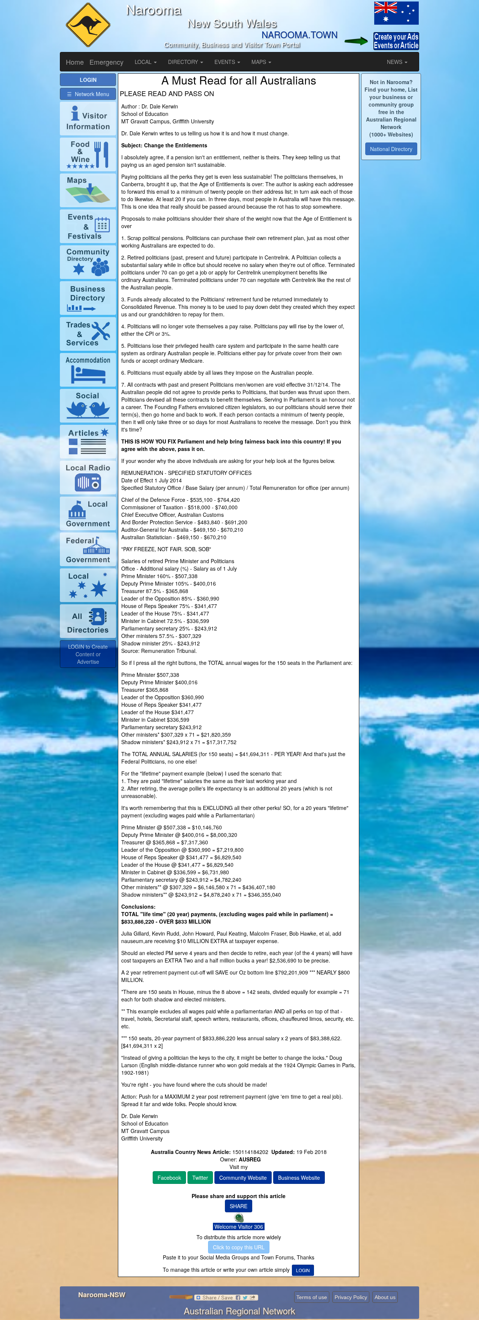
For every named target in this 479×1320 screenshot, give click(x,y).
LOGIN (303, 1270)
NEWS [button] (395, 61)
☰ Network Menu (88, 94)
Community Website (243, 1177)
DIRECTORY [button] (183, 61)
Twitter (200, 1177)
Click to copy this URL (239, 1247)
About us (385, 1297)
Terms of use (311, 1297)
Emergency (106, 62)
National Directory (391, 149)
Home (75, 62)
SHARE (238, 1206)
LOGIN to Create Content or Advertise (88, 654)
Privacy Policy (351, 1297)
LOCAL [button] (144, 61)
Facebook (169, 1177)
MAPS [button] (259, 61)
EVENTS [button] (225, 61)
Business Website (299, 1177)
